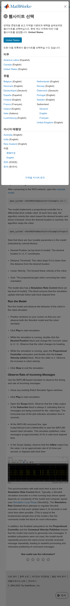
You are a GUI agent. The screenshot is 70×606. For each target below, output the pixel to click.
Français (44, 118)
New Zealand (10, 144)
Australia (8, 134)
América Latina (11, 60)
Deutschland (10, 90)
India (6, 139)
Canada (8, 64)
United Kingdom (45, 122)
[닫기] (65, 6)
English (43, 113)
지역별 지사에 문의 (35, 177)
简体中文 (11, 153)
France (7, 104)
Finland (7, 99)
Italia (6, 113)
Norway (41, 86)
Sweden (41, 99)
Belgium (8, 81)
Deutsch (44, 108)
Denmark (8, 86)
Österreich (42, 90)
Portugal (41, 95)
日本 (6, 162)
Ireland (7, 108)
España (7, 95)
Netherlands (43, 81)
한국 (6, 166)
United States (10, 69)
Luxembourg (10, 118)
